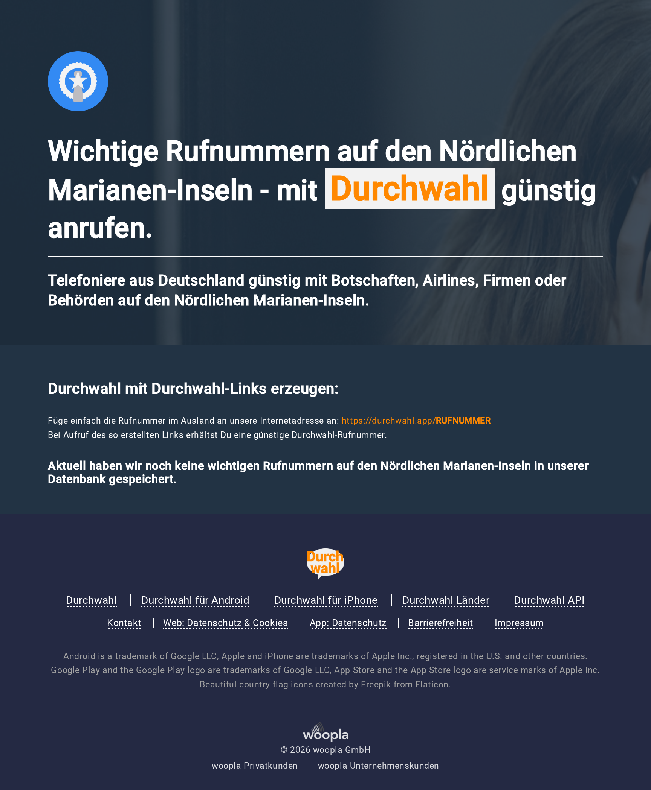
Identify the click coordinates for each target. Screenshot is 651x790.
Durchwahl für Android (195, 600)
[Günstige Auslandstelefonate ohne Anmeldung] (325, 577)
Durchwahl (91, 600)
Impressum (519, 622)
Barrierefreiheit (440, 622)
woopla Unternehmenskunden (378, 766)
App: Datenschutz (348, 622)
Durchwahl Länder (445, 600)
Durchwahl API (549, 600)
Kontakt (124, 622)
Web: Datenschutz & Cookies (225, 622)
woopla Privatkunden (255, 766)
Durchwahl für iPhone (326, 600)
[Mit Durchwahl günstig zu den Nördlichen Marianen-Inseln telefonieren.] (78, 108)
